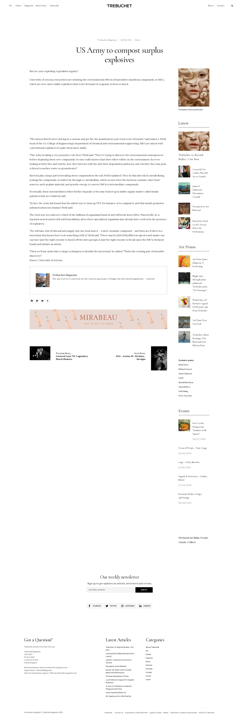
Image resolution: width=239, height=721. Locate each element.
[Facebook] (32, 301)
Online (18, 5)
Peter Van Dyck (185, 396)
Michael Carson (185, 369)
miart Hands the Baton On (116, 693)
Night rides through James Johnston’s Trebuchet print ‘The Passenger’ (200, 283)
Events (148, 654)
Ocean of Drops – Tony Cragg (192, 447)
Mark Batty (183, 365)
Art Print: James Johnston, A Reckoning (200, 263)
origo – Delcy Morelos (189, 462)
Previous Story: (72, 356)
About (210, 5)
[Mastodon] (37, 301)
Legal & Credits (155, 713)
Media (165, 713)
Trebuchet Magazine (107, 40)
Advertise (108, 713)
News (137, 40)
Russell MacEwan (186, 382)
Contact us (119, 713)
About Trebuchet (152, 647)
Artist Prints (41, 5)
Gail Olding (183, 391)
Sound (148, 676)
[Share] (48, 301)
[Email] (42, 301)
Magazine (29, 5)
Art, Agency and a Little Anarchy (118, 696)
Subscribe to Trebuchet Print (136, 713)
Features (149, 658)
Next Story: (131, 356)
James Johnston (185, 373)
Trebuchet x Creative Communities (183, 713)
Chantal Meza (184, 387)
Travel (148, 680)
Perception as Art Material (116, 666)
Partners (149, 665)
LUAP (181, 378)
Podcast (149, 669)
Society (149, 672)
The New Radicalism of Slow (117, 676)
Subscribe (54, 5)
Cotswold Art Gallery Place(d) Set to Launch (200, 173)
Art (10, 5)
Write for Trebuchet (206, 713)
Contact (220, 5)
